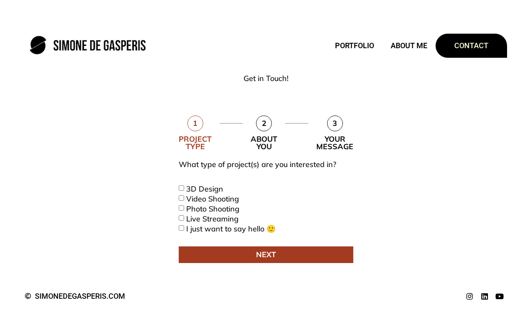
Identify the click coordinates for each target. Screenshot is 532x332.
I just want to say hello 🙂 (231, 228)
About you (264, 142)
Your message (334, 142)
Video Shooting (212, 198)
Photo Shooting (212, 208)
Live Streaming (212, 218)
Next (266, 254)
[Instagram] (469, 296)
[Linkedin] (484, 296)
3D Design (204, 188)
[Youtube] (499, 296)
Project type (195, 142)
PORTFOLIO (354, 45)
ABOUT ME (409, 45)
